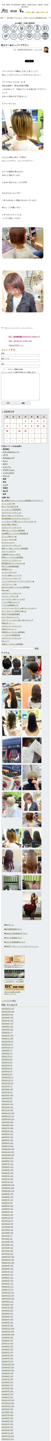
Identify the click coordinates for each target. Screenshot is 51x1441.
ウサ (14, 49)
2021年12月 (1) (7, 1077)
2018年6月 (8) (7, 1203)
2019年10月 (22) (8, 1155)
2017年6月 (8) (7, 1239)
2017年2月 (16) (7, 1251)
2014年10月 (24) (8, 1334)
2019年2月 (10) (7, 1179)
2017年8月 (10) (7, 1233)
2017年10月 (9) (7, 1227)
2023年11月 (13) (8, 1009)
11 (44, 426)
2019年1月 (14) (7, 1182)
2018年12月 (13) (8, 1185)
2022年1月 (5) (7, 1074)
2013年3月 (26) (7, 1391)
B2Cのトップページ (10, 994)
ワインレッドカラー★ (10, 596)
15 (25, 431)
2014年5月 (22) (7, 1349)
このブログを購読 (9, 1001)
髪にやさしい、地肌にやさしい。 (14, 965)
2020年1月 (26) (7, 1146)
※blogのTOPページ (16, 345)
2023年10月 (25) (8, 1012)
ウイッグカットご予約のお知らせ (14, 611)
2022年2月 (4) (7, 1071)
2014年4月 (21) (7, 1352)
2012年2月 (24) (7, 1430)
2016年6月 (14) (7, 1275)
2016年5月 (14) (7, 1278)
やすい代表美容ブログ (13, 938)
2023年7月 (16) (7, 1020)
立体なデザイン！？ (9, 629)
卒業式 (5, 488)
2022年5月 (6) (7, 1062)
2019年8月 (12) (7, 1161)
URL (2, 364)
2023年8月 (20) (7, 1018)
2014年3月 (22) (7, 1355)
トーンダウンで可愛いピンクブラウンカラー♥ (19, 521)
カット (5, 461)
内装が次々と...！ (8, 623)
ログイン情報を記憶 (15, 369)
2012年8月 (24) (7, 1412)
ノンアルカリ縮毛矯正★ (11, 635)
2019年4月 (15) (7, 1173)
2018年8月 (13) (7, 1197)
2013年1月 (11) (7, 1397)
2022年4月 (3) (7, 1065)
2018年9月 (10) (7, 1194)
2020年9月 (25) (7, 1122)
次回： (20, 341)
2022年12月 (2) (7, 1041)
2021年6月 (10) (7, 1095)
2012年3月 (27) (7, 1427)
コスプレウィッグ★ (9, 584)
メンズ (5, 485)
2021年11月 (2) (7, 1080)
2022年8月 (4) (7, 1053)
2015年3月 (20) (7, 1319)
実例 (4, 479)
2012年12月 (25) (8, 1400)
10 (38, 426)
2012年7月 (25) (7, 1415)
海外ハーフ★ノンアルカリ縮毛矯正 (15, 548)
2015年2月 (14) (7, 1322)
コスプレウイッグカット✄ (11, 512)
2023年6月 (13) (7, 1023)
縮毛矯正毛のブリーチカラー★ (13, 563)
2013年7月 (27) (7, 1379)
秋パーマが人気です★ (10, 507)
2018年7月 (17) (7, 1200)
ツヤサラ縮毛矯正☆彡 (10, 605)
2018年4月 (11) (7, 1209)
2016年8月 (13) (7, 1269)
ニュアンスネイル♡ (9, 572)
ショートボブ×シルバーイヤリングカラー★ (18, 581)
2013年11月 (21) (8, 1367)
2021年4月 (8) (7, 1101)
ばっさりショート (8, 542)
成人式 (5, 491)
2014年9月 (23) (7, 1337)
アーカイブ (12, 1005)
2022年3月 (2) (7, 1068)
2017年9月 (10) (7, 1230)
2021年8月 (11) (7, 1089)
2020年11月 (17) (8, 1116)
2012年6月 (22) (7, 1418)
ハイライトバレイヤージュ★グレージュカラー (19, 608)
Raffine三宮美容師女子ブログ (16, 933)
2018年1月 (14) (7, 1218)
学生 (4, 482)
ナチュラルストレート (11, 452)
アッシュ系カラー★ (9, 536)
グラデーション (8, 470)
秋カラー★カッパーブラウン (12, 515)
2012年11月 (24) (8, 1403)
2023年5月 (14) (7, 1026)
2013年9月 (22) (7, 1373)
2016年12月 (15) (8, 1257)
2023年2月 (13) (7, 1035)
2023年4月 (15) (7, 1029)
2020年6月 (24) (7, 1131)
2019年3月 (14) (7, 1176)
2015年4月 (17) (7, 1316)
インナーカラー (8, 473)
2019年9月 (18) (7, 1158)
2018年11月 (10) (8, 1188)
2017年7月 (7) (7, 1236)
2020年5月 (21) (7, 1134)
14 (19, 431)
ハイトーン (7, 467)
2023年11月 (9, 412)
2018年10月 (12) (8, 1191)
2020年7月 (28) (7, 1128)
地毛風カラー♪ (7, 569)
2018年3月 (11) (7, 1212)
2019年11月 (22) (8, 1152)
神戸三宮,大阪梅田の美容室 (12, 992)
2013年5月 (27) (7, 1385)
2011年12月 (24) (8, 1436)
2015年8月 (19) (7, 1305)
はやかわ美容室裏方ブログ (15, 942)
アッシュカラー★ (8, 504)
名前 (2, 353)
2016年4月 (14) (7, 1281)
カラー (5, 464)
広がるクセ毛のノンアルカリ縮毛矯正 (16, 587)
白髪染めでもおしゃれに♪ (11, 554)
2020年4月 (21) (7, 1137)
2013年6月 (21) (7, 1382)
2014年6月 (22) (7, 1346)
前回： (24, 337)
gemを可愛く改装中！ (10, 524)
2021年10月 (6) (7, 1083)
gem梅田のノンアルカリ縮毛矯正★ (15, 533)
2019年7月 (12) (7, 1164)
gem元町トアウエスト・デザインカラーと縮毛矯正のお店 (27, 18)
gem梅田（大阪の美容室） (25, 23)
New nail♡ (6, 590)
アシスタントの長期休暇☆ (12, 510)
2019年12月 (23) (8, 1149)
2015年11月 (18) (8, 1296)
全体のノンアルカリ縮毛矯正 (12, 644)
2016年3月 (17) (7, 1284)
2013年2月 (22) (7, 1394)
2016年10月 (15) (8, 1263)
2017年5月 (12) (7, 1242)
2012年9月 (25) (7, 1409)
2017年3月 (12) (7, 1248)
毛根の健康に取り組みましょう (13, 967)
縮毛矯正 (6, 449)
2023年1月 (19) (7, 1038)
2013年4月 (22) (7, 1388)
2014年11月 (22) (8, 1331)
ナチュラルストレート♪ (10, 617)
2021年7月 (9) (7, 1092)
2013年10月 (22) (8, 1370)
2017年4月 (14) (7, 1245)
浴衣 (4, 494)
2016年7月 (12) (7, 1272)
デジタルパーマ (8, 458)
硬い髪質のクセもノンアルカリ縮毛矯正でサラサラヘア (22, 501)
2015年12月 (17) (8, 1293)
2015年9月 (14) (7, 1302)
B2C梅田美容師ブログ (13, 929)
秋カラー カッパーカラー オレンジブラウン (19, 328)
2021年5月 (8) (7, 1098)
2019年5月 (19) (7, 1170)
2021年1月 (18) (7, 1110)
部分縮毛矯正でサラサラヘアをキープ (16, 518)
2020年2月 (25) (7, 1143)
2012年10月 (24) (8, 1406)
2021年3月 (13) (7, 1104)
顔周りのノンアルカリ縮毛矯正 (13, 530)
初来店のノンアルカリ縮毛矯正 (13, 632)
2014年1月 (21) (7, 1361)
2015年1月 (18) (7, 1325)
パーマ (5, 455)
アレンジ (6, 476)
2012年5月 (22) (7, 1421)
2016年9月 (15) (7, 1266)
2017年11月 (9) (7, 1224)
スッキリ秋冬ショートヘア (12, 575)
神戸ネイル (9, 925)
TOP (1, 18)
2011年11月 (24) (8, 1439)
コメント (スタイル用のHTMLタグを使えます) (18, 372)
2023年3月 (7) (7, 1032)
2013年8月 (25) (7, 1376)
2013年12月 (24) (8, 1364)
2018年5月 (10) (7, 1206)
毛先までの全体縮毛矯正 (11, 614)
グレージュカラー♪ (9, 551)
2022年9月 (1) (7, 1050)
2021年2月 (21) (7, 1107)
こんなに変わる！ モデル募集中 (14, 981)
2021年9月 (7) (7, 1086)
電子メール (5, 358)
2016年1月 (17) (7, 1290)
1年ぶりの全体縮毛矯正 (10, 566)
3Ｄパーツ (5, 641)
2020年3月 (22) (7, 1140)
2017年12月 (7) (7, 1221)
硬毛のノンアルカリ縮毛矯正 (12, 557)
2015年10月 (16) (8, 1299)
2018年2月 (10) (7, 1215)
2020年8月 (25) (7, 1125)
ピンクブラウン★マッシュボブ (13, 599)
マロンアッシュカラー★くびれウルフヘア (17, 620)
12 (7, 431)
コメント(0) (38, 49)
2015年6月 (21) (7, 1310)
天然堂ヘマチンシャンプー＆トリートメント (22, 946)
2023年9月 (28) (7, 1015)
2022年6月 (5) (7, 1059)
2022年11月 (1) (7, 1044)
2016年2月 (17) (7, 1287)
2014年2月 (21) (7, 1358)
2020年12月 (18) (8, 1113)
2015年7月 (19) (7, 1307)
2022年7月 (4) (7, 1056)
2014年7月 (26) (7, 1343)
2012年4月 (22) (7, 1424)
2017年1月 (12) (7, 1254)
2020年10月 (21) (8, 1119)
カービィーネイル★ (9, 539)
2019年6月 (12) (7, 1167)
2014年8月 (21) (7, 1340)
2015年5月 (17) (7, 1313)
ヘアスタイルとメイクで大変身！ (14, 979)
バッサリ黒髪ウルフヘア (11, 602)
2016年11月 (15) (8, 1260)
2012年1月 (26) (7, 1433)
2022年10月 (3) (7, 1047)
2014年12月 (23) (8, 1328)
